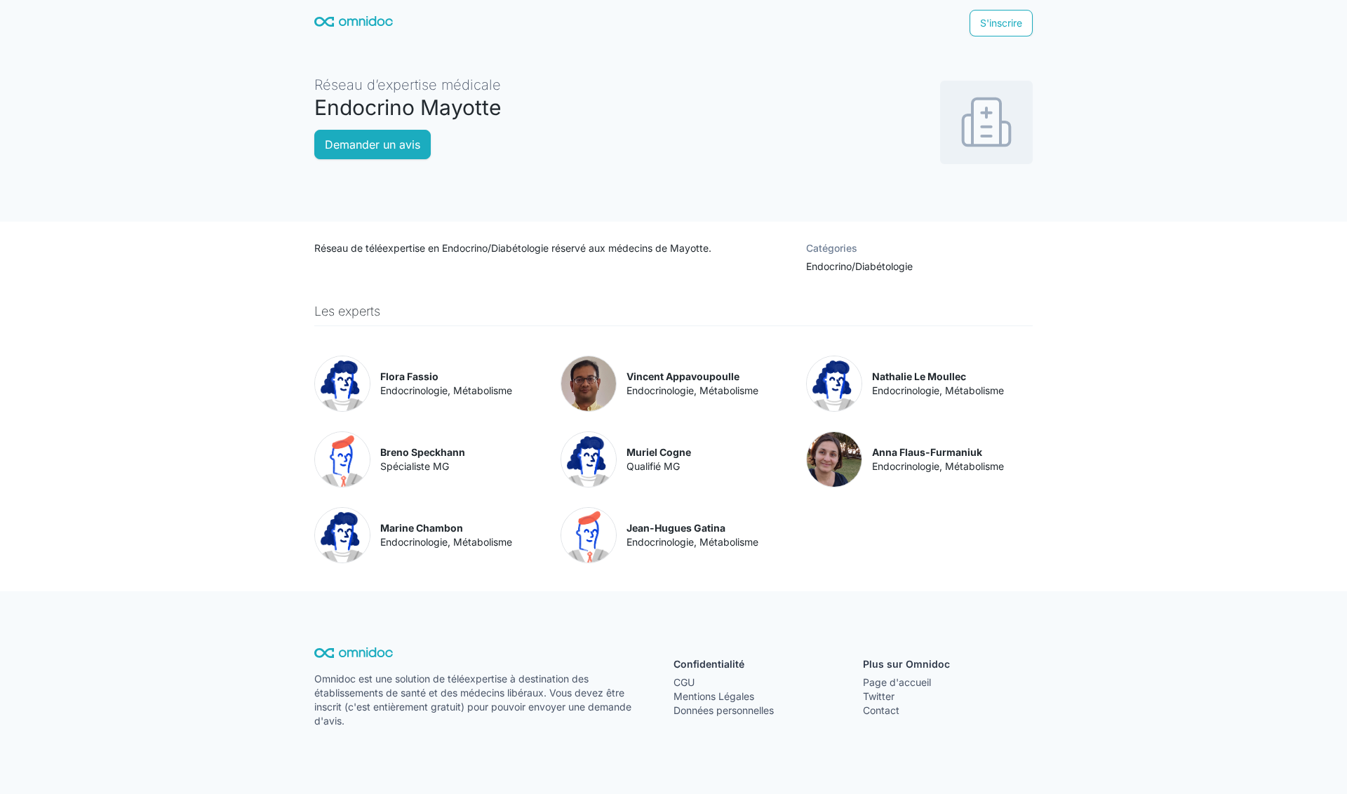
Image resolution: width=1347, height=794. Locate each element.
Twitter (878, 696)
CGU (684, 682)
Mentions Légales (714, 696)
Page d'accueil (897, 682)
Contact (881, 710)
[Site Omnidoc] (353, 23)
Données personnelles (724, 710)
